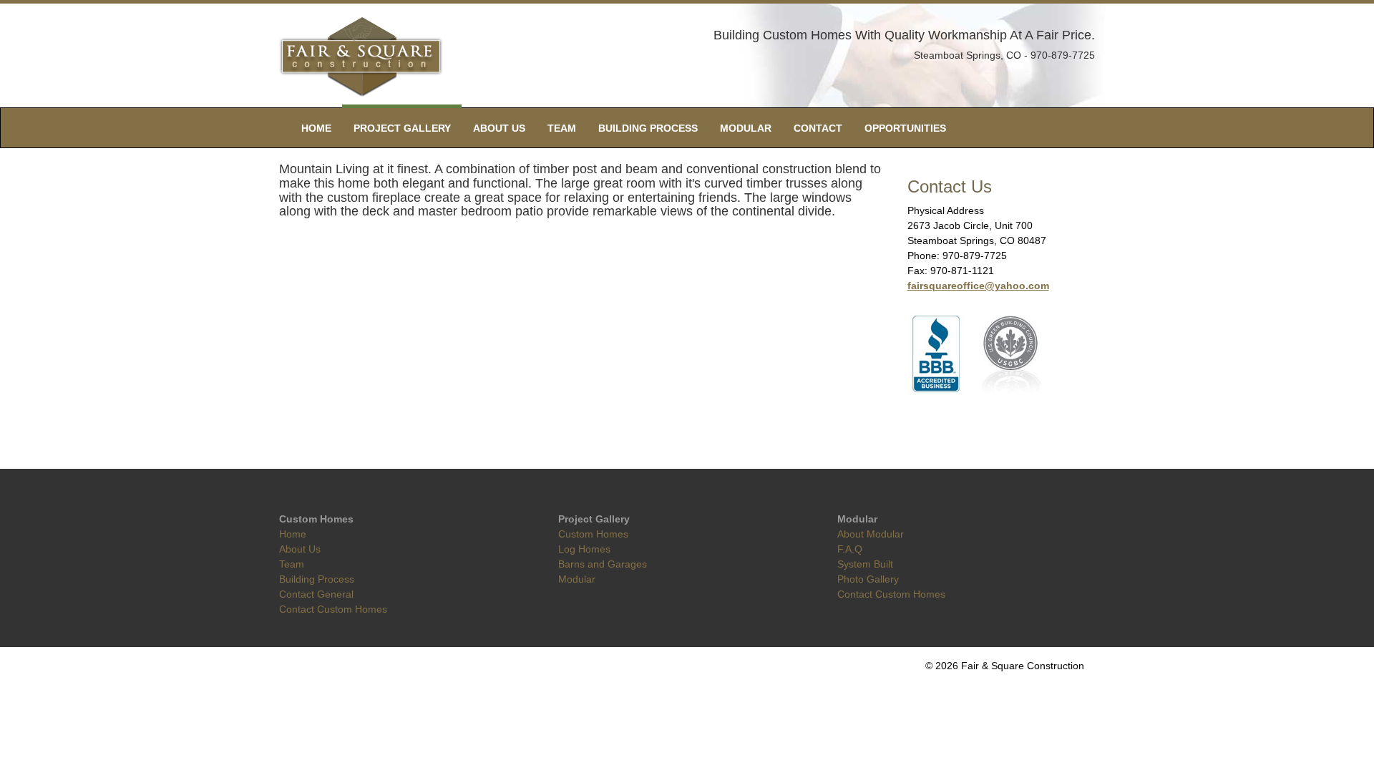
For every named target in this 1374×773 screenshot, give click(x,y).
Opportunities (905, 128)
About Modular (870, 534)
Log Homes (584, 549)
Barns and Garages (602, 564)
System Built (865, 564)
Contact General (316, 594)
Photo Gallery (868, 579)
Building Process (648, 128)
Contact (818, 128)
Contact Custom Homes (333, 609)
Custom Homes (593, 534)
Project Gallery (402, 128)
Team (561, 128)
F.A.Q (849, 549)
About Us (499, 128)
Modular (745, 128)
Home (316, 128)
